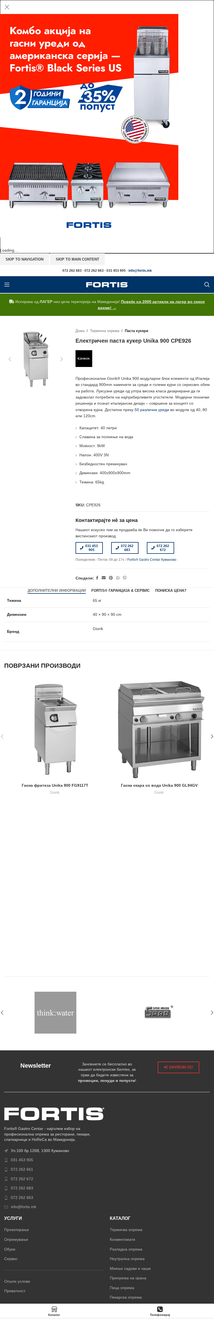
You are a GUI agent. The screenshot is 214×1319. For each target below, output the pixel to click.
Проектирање (16, 1229)
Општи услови (17, 1281)
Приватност (14, 1291)
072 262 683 (127, 548)
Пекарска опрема (126, 1297)
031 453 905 (91, 548)
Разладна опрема (126, 1249)
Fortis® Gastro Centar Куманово (151, 560)
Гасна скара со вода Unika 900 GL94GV (159, 785)
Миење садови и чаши (130, 1268)
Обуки (9, 1249)
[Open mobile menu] (7, 284)
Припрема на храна (128, 1278)
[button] (9, 359)
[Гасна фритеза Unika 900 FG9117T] (55, 729)
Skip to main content (77, 259)
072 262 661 (22, 1169)
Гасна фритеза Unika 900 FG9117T (55, 785)
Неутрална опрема (127, 1258)
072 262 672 (163, 548)
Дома (80, 331)
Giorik (55, 792)
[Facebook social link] (97, 578)
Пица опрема (122, 1287)
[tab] (57, 590)
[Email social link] (103, 578)
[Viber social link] (124, 578)
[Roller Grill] (55, 1012)
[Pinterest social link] (111, 578)
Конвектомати (122, 1239)
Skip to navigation (24, 259)
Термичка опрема (104, 331)
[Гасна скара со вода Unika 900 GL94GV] (159, 729)
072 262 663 (22, 1197)
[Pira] (158, 1012)
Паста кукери (136, 331)
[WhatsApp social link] (118, 578)
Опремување (16, 1239)
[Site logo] (107, 284)
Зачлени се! (181, 1067)
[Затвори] (7, 7)
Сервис (11, 1258)
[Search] (207, 284)
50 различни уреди (152, 409)
